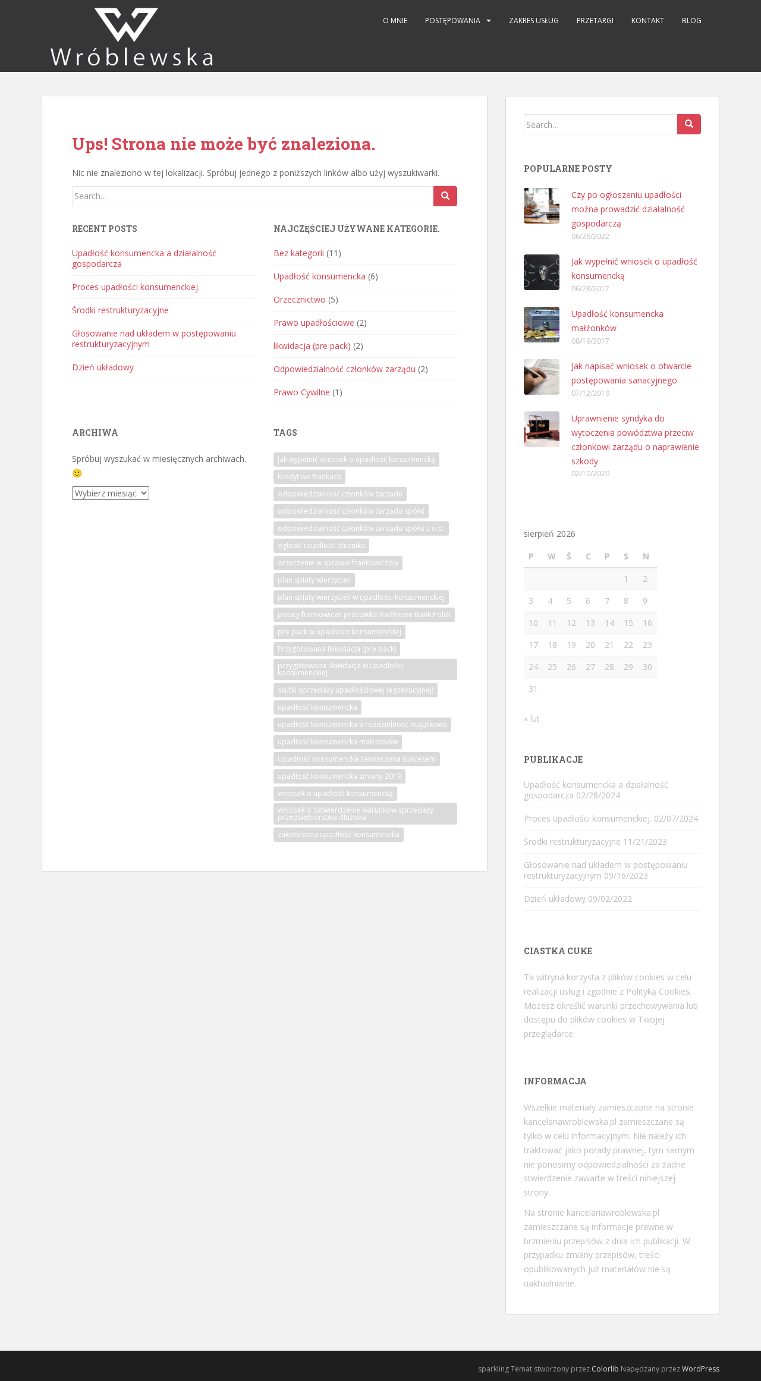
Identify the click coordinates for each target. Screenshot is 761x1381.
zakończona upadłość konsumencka (339, 834)
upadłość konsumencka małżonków (338, 742)
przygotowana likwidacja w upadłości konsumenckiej (340, 669)
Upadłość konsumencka (319, 276)
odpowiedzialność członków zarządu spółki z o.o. (361, 528)
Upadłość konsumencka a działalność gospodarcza (144, 258)
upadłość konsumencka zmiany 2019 (339, 776)
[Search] (445, 196)
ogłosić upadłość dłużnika (321, 545)
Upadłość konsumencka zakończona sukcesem (357, 759)
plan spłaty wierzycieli (314, 580)
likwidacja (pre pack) (312, 345)
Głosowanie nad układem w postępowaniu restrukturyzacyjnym (154, 339)
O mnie (395, 20)
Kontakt (647, 20)
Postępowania (452, 20)
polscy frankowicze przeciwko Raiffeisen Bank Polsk (364, 614)
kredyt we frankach (309, 476)
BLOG (692, 20)
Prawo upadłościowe (313, 322)
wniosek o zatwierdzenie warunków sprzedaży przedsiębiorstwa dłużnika (355, 813)
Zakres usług (534, 20)
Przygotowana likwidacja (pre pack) (337, 649)
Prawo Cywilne (301, 392)
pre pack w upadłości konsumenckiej (339, 632)
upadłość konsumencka (317, 707)
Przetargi (595, 20)
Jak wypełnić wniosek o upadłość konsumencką (356, 459)
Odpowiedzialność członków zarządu (344, 369)
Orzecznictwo (299, 299)
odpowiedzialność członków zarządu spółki (351, 511)
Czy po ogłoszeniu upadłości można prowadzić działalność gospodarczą (628, 209)
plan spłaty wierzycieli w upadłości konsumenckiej (361, 597)
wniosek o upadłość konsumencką (335, 793)
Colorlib (605, 1369)
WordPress (700, 1369)
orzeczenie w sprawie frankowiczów (338, 563)
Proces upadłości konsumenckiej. (136, 286)
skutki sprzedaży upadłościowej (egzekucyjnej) (355, 690)
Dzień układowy (103, 367)
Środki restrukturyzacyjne (120, 310)
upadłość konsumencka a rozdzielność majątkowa (362, 724)
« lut (532, 718)
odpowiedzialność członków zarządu (340, 494)
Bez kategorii (298, 253)
